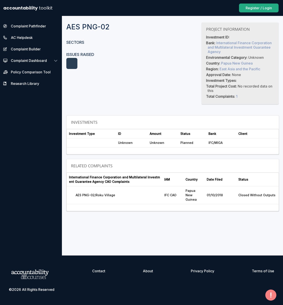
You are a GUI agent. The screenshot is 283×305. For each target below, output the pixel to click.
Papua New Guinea (237, 63)
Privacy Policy (202, 271)
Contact (98, 271)
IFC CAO (170, 195)
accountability (28, 8)
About (148, 271)
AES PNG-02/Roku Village (95, 195)
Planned (186, 143)
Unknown (125, 143)
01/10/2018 (215, 195)
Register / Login (259, 8)
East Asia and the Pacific (240, 69)
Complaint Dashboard (29, 60)
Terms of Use (263, 271)
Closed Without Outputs (256, 195)
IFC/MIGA (215, 143)
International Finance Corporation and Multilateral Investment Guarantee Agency (240, 47)
